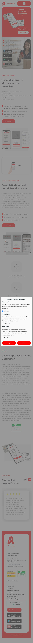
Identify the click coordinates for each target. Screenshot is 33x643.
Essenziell (6, 311)
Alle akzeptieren (9, 343)
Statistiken (7, 323)
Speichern (24, 343)
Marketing (7, 338)
